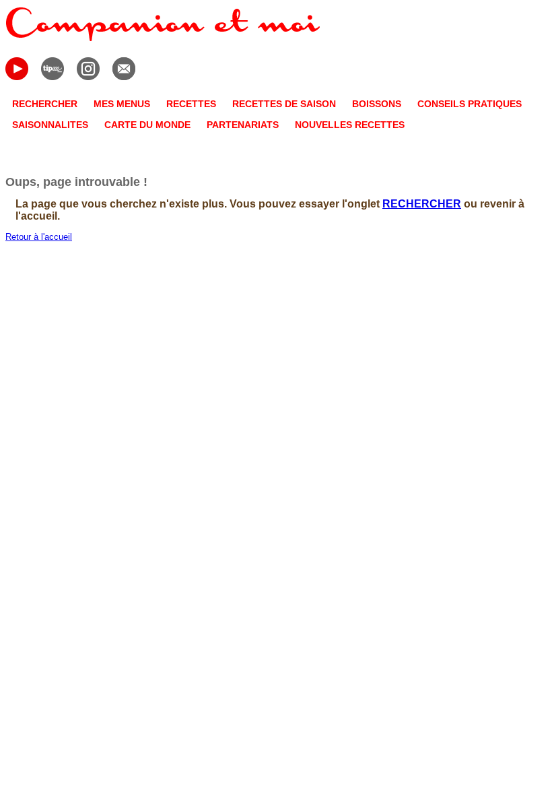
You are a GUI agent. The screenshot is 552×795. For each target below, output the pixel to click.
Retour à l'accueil (38, 237)
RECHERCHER (421, 204)
